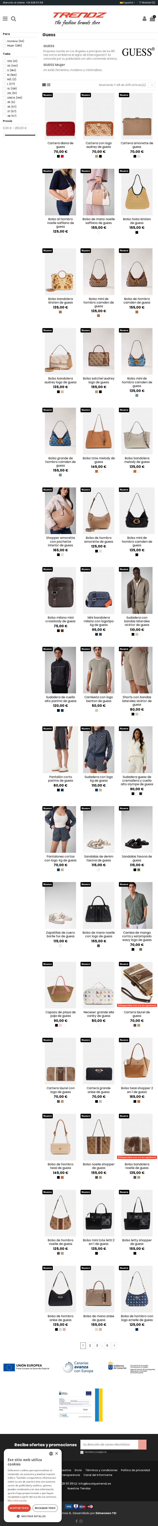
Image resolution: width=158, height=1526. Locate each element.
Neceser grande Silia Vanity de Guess (98, 1014)
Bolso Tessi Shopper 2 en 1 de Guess (137, 1090)
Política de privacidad (119, 1452)
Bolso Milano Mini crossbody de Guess (60, 619)
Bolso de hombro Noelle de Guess (60, 1242)
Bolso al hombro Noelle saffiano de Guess (60, 223)
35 (11, 102)
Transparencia (70, 1475)
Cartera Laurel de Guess (137, 1014)
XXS (12, 61)
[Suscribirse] (142, 1444)
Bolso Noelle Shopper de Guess (99, 1166)
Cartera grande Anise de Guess (99, 1090)
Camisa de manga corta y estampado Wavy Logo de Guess (137, 936)
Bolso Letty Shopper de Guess (137, 1242)
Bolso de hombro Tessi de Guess (60, 1166)
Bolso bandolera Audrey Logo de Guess (60, 380)
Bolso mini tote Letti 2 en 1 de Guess (98, 1242)
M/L (11, 79)
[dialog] (33, 1485)
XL (12, 88)
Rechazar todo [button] (45, 1508)
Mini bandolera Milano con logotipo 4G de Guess (99, 621)
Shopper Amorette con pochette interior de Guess (60, 541)
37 (11, 111)
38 (11, 116)
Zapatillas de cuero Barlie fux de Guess (60, 934)
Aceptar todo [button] (19, 1508)
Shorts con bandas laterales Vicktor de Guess (137, 701)
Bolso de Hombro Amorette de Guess (98, 540)
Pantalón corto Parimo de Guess (60, 779)
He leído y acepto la (108, 1452)
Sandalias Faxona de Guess (137, 858)
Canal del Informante (97, 1475)
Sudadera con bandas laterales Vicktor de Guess (137, 621)
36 (11, 107)
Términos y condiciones (101, 1470)
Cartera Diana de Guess (60, 145)
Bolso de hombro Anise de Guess (60, 1318)
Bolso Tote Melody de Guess (99, 460)
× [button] (56, 1453)
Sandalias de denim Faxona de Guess (98, 858)
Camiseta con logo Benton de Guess (98, 699)
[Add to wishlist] (58, 138)
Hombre (15, 41)
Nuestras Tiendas (79, 1488)
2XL (12, 93)
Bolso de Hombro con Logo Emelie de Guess (137, 1318)
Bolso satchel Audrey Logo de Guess (98, 380)
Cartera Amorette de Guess (137, 145)
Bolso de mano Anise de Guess (98, 1318)
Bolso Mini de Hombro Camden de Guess (98, 302)
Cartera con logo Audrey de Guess (99, 145)
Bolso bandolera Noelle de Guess (137, 1166)
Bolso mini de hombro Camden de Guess (137, 382)
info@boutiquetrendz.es (95, 1484)
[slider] (4, 135)
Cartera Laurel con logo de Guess (61, 1090)
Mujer (14, 45)
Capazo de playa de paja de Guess (60, 1014)
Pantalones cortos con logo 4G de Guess (60, 858)
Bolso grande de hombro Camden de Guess (60, 462)
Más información (17, 1500)
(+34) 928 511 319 (62, 1484)
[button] (33, 1516)
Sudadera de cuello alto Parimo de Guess (60, 699)
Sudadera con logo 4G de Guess (99, 779)
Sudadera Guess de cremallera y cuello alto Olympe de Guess (137, 780)
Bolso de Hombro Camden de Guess (137, 301)
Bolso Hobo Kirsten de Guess (137, 221)
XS (12, 65)
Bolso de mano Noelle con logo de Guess (98, 934)
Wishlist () (148, 2)
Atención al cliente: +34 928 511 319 (23, 2)
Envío (78, 1470)
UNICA (14, 98)
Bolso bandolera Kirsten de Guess (60, 301)
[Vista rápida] (63, 138)
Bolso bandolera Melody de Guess (137, 460)
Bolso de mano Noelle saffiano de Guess (98, 221)
